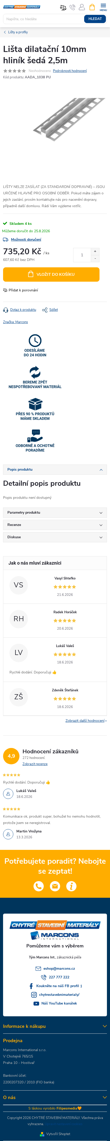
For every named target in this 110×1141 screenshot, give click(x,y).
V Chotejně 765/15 (18, 1056)
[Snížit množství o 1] (95, 258)
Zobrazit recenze (35, 764)
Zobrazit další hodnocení (84, 720)
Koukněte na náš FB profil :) (59, 986)
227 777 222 (59, 977)
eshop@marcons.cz (59, 968)
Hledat (95, 19)
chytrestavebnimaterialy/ (59, 994)
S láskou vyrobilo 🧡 (55, 1108)
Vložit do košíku (56, 274)
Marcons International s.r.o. (24, 1050)
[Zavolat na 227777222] (72, 7)
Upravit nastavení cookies (63, 1124)
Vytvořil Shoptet (58, 1134)
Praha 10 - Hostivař (19, 1062)
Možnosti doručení (26, 239)
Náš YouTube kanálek (59, 1003)
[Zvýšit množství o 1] (95, 251)
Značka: (15, 322)
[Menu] (103, 7)
